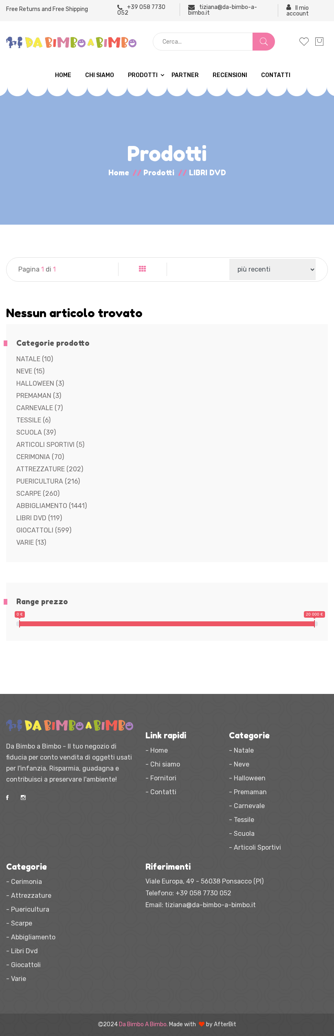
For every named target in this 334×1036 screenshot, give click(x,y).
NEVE (30, 371)
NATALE (34, 359)
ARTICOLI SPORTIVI (50, 444)
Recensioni (230, 75)
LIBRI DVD (39, 518)
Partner (185, 75)
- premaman (248, 792)
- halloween (247, 778)
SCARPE (37, 493)
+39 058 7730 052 (141, 10)
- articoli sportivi (255, 847)
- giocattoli (23, 965)
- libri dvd (22, 951)
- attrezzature (28, 895)
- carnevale (247, 806)
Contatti (275, 75)
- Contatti (160, 792)
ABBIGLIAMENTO (51, 506)
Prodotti (143, 75)
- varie (16, 979)
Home (63, 75)
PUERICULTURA (48, 481)
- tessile (241, 820)
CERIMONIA (40, 457)
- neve (239, 764)
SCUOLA (36, 432)
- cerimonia (24, 882)
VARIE (31, 542)
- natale (241, 750)
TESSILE (33, 420)
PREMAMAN (38, 396)
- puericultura (27, 909)
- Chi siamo (162, 764)
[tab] (142, 269)
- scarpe (19, 923)
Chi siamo (99, 75)
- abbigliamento (30, 937)
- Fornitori (160, 778)
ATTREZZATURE (49, 469)
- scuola (242, 833)
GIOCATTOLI (43, 530)
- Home (156, 750)
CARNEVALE (39, 408)
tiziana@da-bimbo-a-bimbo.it (222, 10)
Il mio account (297, 10)
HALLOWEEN (40, 383)
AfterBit (225, 1024)
